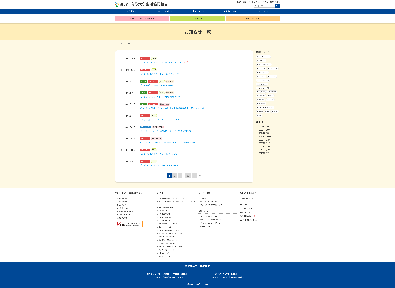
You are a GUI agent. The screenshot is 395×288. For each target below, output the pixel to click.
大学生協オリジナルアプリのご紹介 (170, 246)
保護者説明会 (263, 92)
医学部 (271, 96)
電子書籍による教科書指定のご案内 (170, 233)
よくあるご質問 (240, 2)
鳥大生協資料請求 (271, 2)
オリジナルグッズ (164, 256)
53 (194, 175)
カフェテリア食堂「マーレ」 (209, 216)
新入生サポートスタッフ (266, 107)
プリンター (272, 76)
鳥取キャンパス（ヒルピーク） (210, 201)
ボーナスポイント (264, 80)
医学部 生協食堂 (206, 226)
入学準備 (273, 92)
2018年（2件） (265, 153)
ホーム (117, 43)
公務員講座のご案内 (165, 214)
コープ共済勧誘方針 (247, 220)
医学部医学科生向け (123, 214)
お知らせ (243, 204)
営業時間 (261, 100)
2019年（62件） (265, 149)
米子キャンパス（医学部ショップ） (211, 205)
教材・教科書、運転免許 (125, 211)
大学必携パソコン (123, 208)
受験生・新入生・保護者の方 (142, 18)
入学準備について (123, 198)
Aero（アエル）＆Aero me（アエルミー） (214, 220)
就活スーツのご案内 (165, 220)
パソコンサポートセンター (167, 250)
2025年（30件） (265, 129)
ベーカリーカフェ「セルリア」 (210, 223)
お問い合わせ (255, 2)
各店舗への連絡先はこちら (197, 284)
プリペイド (262, 76)
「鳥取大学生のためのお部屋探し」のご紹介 (173, 198)
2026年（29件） (265, 126)
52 (188, 175)
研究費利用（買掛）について (168, 240)
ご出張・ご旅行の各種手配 (167, 243)
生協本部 (203, 198)
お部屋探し (262, 61)
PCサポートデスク (264, 57)
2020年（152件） (266, 146)
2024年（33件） (265, 133)
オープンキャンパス (265, 64)
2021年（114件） (266, 143)
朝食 (268, 111)
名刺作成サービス (164, 253)
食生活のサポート (123, 205)
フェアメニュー (263, 72)
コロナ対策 (262, 68)
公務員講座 (262, 96)
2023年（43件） (265, 136)
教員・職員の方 (252, 18)
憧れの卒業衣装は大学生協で (168, 224)
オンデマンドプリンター (166, 227)
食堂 (260, 115)
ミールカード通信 (264, 88)
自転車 (276, 111)
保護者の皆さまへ (123, 218)
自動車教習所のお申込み (166, 207)
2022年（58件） (265, 139)
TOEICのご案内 (164, 211)
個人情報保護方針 (246, 216)
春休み (261, 111)
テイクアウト (273, 68)
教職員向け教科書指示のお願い (169, 230)
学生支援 (270, 100)
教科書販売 (262, 103)
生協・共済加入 (122, 201)
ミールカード (263, 84)
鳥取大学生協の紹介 (248, 198)
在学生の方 (197, 18)
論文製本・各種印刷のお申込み (169, 237)
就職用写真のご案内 (165, 217)
